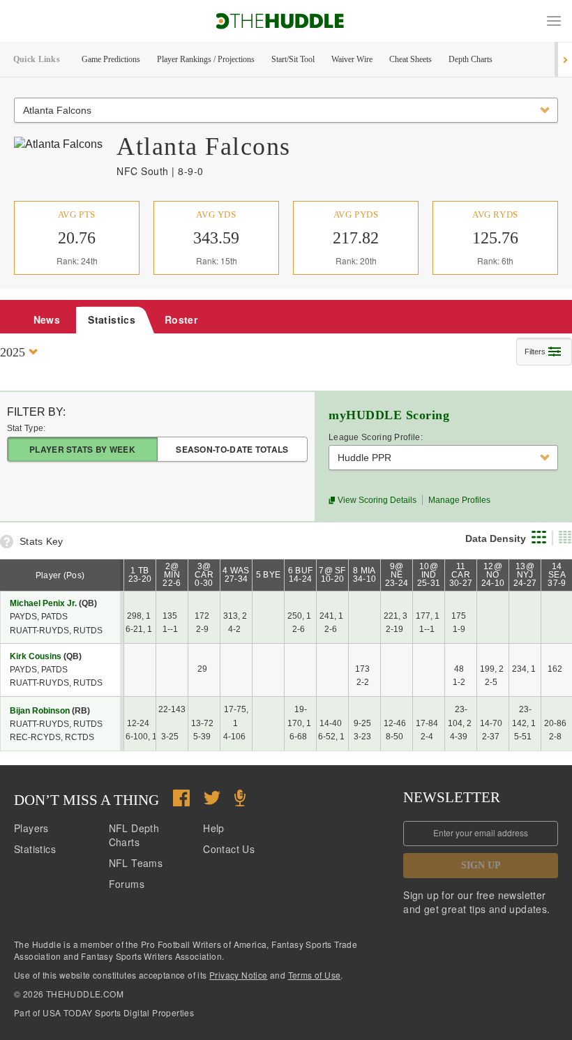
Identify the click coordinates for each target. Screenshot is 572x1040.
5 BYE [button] (268, 575)
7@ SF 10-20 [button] (332, 575)
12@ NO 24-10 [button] (493, 575)
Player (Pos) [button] (60, 575)
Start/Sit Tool (293, 59)
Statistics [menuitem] (111, 319)
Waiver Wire (351, 59)
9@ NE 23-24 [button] (397, 575)
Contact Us (229, 849)
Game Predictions (111, 59)
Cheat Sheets (410, 59)
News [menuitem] (47, 319)
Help (214, 828)
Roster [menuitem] (181, 319)
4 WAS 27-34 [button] (236, 575)
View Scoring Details (376, 500)
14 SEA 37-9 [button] (557, 575)
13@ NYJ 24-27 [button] (525, 575)
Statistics (35, 849)
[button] (554, 21)
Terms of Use (314, 975)
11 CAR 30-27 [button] (461, 575)
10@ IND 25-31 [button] (429, 575)
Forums (126, 884)
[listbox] (286, 110)
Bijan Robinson (40, 711)
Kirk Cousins (35, 656)
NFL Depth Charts (134, 835)
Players (31, 828)
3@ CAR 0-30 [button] (204, 575)
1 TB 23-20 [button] (140, 575)
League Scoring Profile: (376, 437)
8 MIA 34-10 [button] (365, 575)
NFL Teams (136, 863)
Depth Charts (470, 59)
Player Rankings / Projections (206, 59)
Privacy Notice (238, 975)
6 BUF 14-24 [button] (300, 575)
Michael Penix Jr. (43, 603)
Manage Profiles (459, 500)
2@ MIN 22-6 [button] (172, 575)
